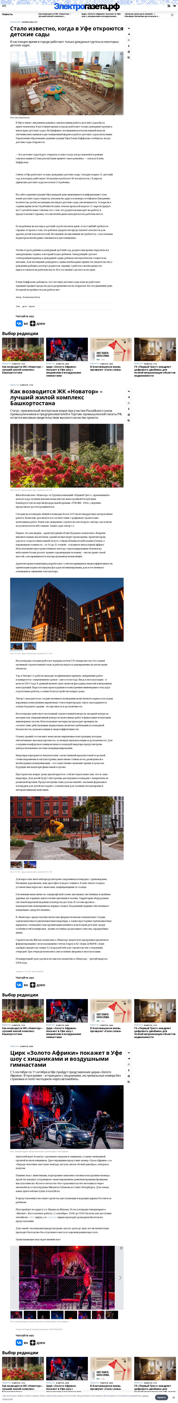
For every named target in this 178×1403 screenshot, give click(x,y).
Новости (14, 385)
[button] (120, 610)
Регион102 (15, 22)
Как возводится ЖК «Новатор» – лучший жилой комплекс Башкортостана (54, 15)
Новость (7, 14)
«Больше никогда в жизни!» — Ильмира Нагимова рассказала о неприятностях (141, 15)
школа (31, 306)
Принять (161, 1397)
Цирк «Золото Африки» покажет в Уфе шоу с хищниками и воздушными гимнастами (101, 15)
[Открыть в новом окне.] (22, 323)
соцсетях (52, 1217)
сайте (31, 1217)
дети (24, 306)
